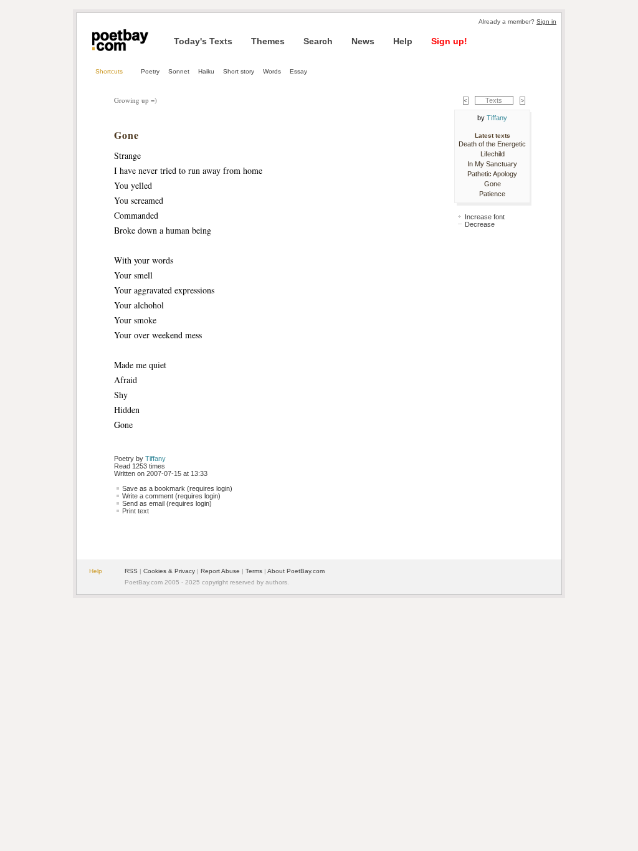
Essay (298, 71)
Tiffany (155, 458)
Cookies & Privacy (169, 571)
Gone (492, 184)
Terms (253, 571)
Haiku (206, 71)
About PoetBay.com (296, 571)
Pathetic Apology (492, 174)
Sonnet (178, 71)
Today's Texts (203, 41)
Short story (238, 71)
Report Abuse (220, 571)
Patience (492, 193)
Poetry (150, 71)
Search (318, 41)
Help (402, 41)
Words (272, 71)
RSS (131, 571)
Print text (135, 511)
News (362, 41)
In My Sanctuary (492, 164)
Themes (268, 41)
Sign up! (449, 41)
